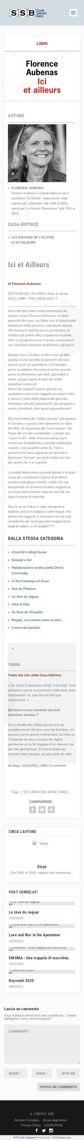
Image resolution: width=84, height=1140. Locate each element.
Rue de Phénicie (24, 589)
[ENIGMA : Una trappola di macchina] (42, 949)
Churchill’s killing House (29, 552)
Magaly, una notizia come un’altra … (38, 620)
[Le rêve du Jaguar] (42, 903)
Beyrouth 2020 (21, 980)
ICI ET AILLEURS (23, 242)
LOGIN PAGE (53, 1125)
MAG (63, 792)
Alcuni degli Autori (55, 1120)
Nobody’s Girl (22, 560)
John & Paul (20, 604)
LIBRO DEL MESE (43, 792)
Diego (16, 765)
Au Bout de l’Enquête (27, 612)
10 (25, 792)
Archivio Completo (26, 1120)
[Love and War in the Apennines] (42, 926)
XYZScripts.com (61, 1137)
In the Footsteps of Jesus (30, 581)
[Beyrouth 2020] (42, 972)
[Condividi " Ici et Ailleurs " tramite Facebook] (32, 809)
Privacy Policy (31, 1125)
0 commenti (58, 765)
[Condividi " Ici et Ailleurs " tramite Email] (42, 809)
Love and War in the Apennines (34, 935)
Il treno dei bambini (26, 627)
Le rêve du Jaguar (25, 596)
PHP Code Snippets (24, 1137)
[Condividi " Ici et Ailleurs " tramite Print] (51, 809)
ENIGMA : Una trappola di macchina (39, 958)
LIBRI (42, 43)
